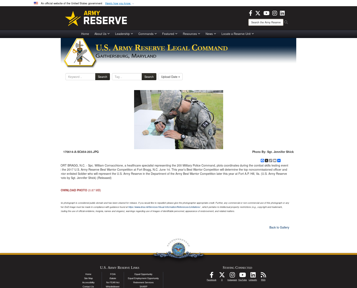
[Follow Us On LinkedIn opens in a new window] (253, 276)
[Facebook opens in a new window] (250, 13)
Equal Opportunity (143, 274)
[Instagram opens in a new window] (274, 13)
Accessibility (88, 282)
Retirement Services (143, 282)
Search (102, 77)
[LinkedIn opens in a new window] (282, 13)
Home (85, 34)
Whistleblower (113, 286)
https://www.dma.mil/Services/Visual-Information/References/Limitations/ (164, 206)
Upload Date (169, 77)
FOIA (112, 274)
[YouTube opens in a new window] (266, 13)
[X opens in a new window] (258, 13)
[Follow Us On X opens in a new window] (222, 276)
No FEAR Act (112, 282)
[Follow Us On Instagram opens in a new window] (232, 276)
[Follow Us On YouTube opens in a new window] (242, 276)
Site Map (88, 278)
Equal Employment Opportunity (143, 278)
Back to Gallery (279, 227)
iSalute (112, 278)
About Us (100, 34)
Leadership (122, 34)
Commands (146, 34)
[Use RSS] (263, 276)
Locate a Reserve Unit (236, 34)
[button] (120, 3)
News (209, 34)
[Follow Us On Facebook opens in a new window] (211, 276)
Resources (190, 34)
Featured (168, 34)
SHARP (143, 286)
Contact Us (88, 286)
